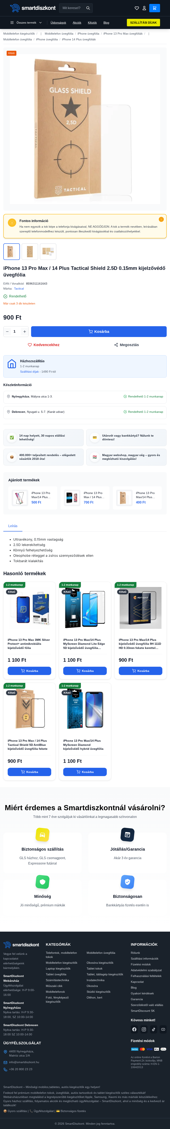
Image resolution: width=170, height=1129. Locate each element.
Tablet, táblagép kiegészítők (105, 974)
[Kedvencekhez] (49, 627)
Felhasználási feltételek (146, 976)
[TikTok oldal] (153, 1029)
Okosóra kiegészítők (100, 962)
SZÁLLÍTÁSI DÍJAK (143, 22)
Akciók (77, 22)
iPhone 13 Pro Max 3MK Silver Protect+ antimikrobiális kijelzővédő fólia (29, 644)
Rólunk (135, 952)
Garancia (137, 999)
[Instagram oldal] (143, 1029)
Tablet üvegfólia (56, 974)
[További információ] (161, 219)
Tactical (19, 288)
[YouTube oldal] (163, 1029)
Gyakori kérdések (142, 993)
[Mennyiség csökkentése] (7, 331)
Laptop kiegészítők (58, 968)
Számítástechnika (57, 980)
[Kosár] (154, 8)
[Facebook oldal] (134, 1029)
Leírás (12, 526)
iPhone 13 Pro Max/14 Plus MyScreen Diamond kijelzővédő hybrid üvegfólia (83, 744)
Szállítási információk (144, 958)
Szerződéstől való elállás (147, 1005)
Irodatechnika (95, 980)
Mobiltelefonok (55, 991)
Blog (106, 22)
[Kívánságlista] (136, 8)
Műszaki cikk (54, 986)
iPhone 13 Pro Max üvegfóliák (123, 33)
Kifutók (92, 22)
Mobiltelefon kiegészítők (19, 33)
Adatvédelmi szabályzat (146, 970)
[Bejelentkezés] (144, 8)
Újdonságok (58, 22)
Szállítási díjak (29, 371)
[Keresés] (88, 8)
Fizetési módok (141, 964)
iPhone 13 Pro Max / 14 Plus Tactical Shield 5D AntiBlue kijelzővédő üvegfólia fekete (27, 744)
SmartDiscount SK (143, 1010)
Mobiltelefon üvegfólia (59, 33)
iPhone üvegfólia (88, 33)
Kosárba (101, 332)
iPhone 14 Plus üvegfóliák (79, 39)
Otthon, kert (94, 997)
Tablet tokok (94, 968)
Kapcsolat (137, 981)
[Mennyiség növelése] (24, 331)
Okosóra (92, 986)
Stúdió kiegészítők (98, 991)
